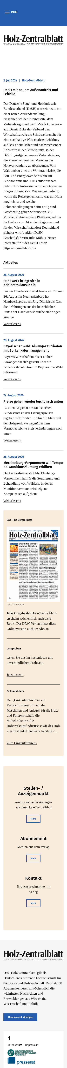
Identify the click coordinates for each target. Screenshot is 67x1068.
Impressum (31, 1045)
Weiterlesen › (12, 324)
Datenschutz (14, 1045)
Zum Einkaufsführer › (22, 743)
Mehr (33, 818)
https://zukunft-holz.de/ (19, 248)
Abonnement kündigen (20, 1017)
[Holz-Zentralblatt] (33, 39)
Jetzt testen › (15, 675)
